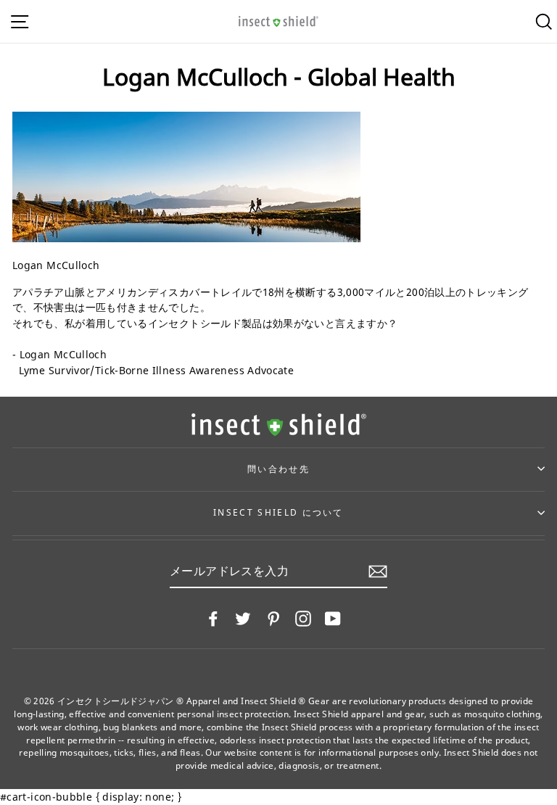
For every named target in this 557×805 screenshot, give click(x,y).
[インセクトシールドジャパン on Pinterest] (273, 618)
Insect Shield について (278, 512)
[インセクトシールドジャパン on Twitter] (243, 618)
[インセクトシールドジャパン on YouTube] (333, 618)
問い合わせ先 (278, 468)
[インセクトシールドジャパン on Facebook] (213, 618)
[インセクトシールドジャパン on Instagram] (303, 618)
